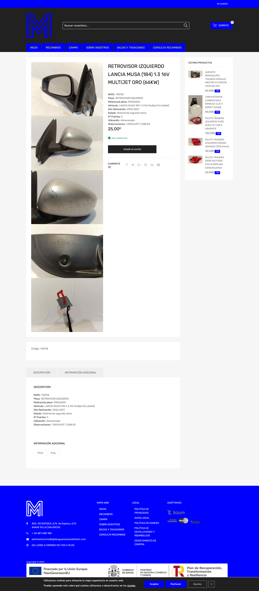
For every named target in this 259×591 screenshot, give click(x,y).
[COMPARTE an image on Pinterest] (145, 165)
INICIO (34, 47)
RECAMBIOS (53, 47)
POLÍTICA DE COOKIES (146, 523)
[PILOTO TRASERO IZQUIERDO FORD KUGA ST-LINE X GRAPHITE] (195, 120)
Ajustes (197, 584)
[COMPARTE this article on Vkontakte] (151, 165)
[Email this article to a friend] (158, 165)
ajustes (131, 585)
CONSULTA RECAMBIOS (167, 47)
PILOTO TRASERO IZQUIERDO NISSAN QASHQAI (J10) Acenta (217, 143)
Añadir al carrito (132, 149)
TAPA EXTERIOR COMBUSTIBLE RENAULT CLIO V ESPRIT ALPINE (214, 102)
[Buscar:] (126, 25)
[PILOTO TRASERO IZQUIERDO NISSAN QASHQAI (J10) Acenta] (195, 142)
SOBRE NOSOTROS (97, 47)
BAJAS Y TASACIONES (131, 47)
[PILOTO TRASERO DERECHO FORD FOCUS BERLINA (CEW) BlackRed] (195, 160)
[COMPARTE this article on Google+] (139, 165)
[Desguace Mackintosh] (39, 25)
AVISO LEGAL (141, 517)
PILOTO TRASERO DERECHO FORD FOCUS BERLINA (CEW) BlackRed (214, 162)
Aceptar (154, 584)
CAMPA (73, 47)
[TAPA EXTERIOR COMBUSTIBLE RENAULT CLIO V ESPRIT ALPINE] (195, 107)
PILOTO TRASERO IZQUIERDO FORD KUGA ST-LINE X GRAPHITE (214, 123)
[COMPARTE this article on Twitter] (132, 165)
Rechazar (176, 584)
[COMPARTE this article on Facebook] (126, 165)
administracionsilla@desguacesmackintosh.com (59, 539)
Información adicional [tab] (80, 372)
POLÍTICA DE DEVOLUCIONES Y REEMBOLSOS (144, 532)
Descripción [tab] (41, 372)
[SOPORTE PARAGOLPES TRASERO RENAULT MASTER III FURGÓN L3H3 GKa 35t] (195, 74)
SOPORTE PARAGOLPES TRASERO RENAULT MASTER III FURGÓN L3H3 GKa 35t (216, 79)
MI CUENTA (222, 4)
